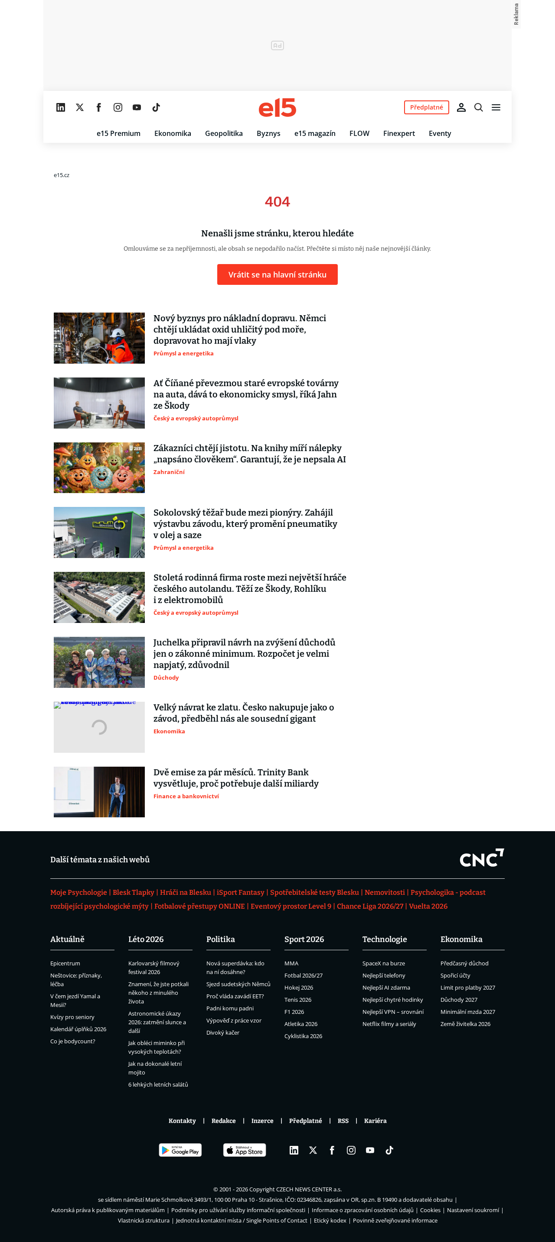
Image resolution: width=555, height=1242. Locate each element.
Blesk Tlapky (133, 892)
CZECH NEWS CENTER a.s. (309, 1189)
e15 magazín (315, 133)
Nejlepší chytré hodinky (392, 999)
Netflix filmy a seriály (389, 1024)
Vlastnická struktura (144, 1220)
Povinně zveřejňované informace (395, 1220)
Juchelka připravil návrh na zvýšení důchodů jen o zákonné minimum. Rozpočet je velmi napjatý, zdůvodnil (244, 653)
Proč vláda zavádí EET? (235, 996)
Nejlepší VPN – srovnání (393, 1012)
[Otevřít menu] (496, 107)
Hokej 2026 (298, 987)
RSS (343, 1121)
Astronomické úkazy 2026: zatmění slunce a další (157, 1022)
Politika (220, 939)
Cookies (430, 1210)
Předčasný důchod (465, 963)
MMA (291, 963)
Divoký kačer (222, 1032)
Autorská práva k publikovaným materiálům (108, 1210)
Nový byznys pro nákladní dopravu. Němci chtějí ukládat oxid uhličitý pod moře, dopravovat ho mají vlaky (239, 329)
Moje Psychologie (78, 892)
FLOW (359, 133)
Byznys (269, 133)
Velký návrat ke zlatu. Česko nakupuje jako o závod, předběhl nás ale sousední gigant (243, 713)
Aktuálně (67, 939)
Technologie (384, 939)
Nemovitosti (385, 892)
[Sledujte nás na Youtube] (137, 107)
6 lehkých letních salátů (158, 1084)
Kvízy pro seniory (72, 1017)
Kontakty (182, 1121)
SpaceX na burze (383, 963)
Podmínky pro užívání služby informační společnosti (238, 1210)
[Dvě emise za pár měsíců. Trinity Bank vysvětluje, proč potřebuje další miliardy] (99, 792)
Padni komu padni (230, 1008)
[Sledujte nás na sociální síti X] (80, 107)
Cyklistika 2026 (303, 1036)
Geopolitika (224, 133)
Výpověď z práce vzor (233, 1020)
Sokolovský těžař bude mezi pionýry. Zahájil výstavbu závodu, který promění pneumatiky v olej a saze (245, 523)
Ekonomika (172, 133)
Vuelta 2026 (428, 906)
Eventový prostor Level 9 (291, 906)
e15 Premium (118, 133)
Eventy (440, 133)
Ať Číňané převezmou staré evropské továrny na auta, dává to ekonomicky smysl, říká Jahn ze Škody (246, 394)
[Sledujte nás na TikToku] (156, 107)
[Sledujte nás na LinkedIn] (61, 107)
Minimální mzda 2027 (468, 1012)
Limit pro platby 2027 (468, 987)
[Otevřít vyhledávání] (478, 107)
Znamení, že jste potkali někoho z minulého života (158, 992)
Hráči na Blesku (185, 892)
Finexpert (399, 133)
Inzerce (262, 1121)
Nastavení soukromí (473, 1210)
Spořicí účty (455, 975)
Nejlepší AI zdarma (386, 987)
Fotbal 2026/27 (303, 975)
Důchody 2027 (459, 999)
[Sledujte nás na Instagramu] (118, 107)
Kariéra (375, 1121)
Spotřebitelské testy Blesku (314, 892)
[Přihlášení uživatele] (461, 107)
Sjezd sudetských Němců (238, 984)
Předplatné (305, 1121)
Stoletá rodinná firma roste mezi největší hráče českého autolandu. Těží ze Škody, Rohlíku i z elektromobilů (249, 588)
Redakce (224, 1121)
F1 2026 (294, 1012)
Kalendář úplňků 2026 (78, 1029)
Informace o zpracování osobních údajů (363, 1210)
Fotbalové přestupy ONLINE (199, 906)
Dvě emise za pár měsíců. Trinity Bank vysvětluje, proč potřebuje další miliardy (236, 778)
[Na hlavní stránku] (277, 107)
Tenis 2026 (297, 999)
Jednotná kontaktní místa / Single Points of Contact (241, 1220)
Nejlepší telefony (383, 975)
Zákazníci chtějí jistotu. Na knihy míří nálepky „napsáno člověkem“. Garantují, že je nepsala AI (249, 454)
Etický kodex (330, 1220)
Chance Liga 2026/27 (370, 906)
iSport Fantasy (240, 892)
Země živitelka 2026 (465, 1024)
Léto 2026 (146, 939)
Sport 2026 (304, 939)
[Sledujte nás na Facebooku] (99, 107)
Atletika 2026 (300, 1024)
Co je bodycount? (72, 1041)
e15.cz (61, 175)
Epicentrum (65, 963)
